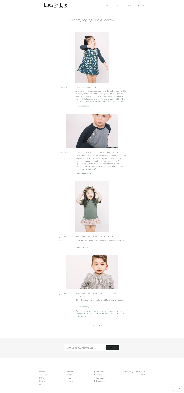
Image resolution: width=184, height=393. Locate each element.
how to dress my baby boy (96, 314)
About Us (43, 375)
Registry (69, 381)
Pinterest (100, 378)
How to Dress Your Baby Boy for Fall (98, 152)
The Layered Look (86, 87)
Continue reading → (83, 106)
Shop (96, 6)
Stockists (130, 6)
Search (42, 372)
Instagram (100, 381)
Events (69, 375)
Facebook (100, 372)
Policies (42, 381)
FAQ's (41, 378)
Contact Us (43, 384)
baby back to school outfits (94, 311)
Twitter (99, 375)
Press (68, 378)
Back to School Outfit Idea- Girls (96, 236)
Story (106, 6)
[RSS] (113, 20)
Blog (117, 6)
